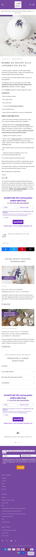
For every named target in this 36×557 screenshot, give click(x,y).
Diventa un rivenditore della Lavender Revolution (13, 513)
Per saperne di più (6, 304)
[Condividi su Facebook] (6, 249)
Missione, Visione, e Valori (8, 500)
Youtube (4, 486)
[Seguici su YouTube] (11, 541)
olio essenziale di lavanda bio (16, 106)
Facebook (4, 481)
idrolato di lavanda (16, 138)
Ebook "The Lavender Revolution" (18, 188)
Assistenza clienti (6, 522)
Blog (3, 505)
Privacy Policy (23, 215)
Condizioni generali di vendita (9, 530)
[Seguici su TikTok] (15, 541)
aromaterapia (17, 59)
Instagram (4, 478)
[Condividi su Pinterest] (22, 249)
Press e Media (5, 502)
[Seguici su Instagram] (2, 541)
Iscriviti (18, 222)
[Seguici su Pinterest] (7, 541)
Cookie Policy (5, 533)
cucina (4, 286)
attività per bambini (9, 328)
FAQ (3, 519)
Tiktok (3, 483)
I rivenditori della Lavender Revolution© (11, 511)
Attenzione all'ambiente (7, 516)
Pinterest (4, 489)
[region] (18, 435)
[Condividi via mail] (30, 249)
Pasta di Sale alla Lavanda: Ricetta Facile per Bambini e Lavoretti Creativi (15, 334)
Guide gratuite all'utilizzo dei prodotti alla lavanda (14, 508)
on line (23, 86)
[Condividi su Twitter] (14, 249)
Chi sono (4, 497)
